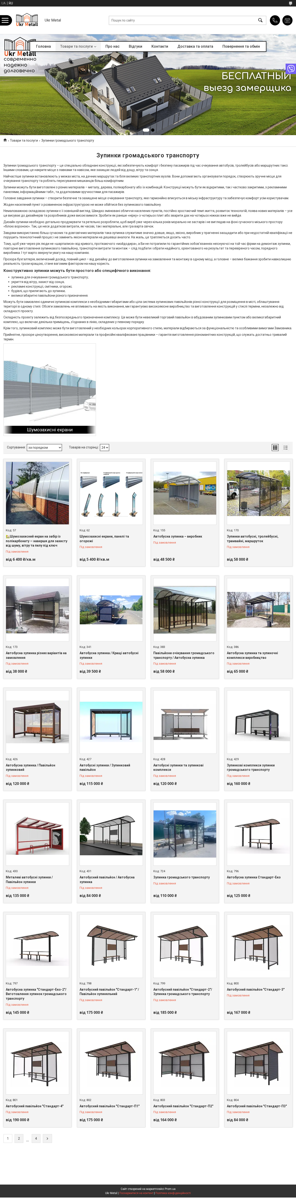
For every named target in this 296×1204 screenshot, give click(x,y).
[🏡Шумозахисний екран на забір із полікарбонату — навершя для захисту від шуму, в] (37, 493)
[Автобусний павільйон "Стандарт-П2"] (185, 1063)
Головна (43, 46)
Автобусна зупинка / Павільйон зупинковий (30, 767)
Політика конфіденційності (173, 1193)
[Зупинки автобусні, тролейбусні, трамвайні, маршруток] (258, 493)
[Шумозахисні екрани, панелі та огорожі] (111, 493)
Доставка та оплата (195, 46)
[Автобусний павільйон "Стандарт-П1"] (111, 1063)
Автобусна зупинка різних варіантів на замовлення (36, 655)
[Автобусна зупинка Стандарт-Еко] (258, 834)
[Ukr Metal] (27, 20)
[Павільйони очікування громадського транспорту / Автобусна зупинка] (185, 609)
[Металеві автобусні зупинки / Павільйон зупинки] (37, 834)
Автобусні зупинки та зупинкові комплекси (178, 767)
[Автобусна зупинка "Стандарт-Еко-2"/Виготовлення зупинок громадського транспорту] (37, 946)
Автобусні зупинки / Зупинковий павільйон (105, 767)
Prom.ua (170, 1189)
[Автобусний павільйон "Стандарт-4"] (37, 1063)
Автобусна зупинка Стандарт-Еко (254, 877)
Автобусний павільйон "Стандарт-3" (255, 989)
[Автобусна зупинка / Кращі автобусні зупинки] (111, 609)
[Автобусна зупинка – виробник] (185, 493)
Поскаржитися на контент (136, 1193)
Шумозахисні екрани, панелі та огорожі (104, 539)
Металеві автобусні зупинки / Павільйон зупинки (29, 879)
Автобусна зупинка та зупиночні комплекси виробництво (252, 655)
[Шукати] (260, 20)
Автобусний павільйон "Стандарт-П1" (109, 1106)
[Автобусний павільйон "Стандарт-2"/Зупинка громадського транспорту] (185, 946)
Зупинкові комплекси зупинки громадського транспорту (251, 767)
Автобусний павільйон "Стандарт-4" (34, 1106)
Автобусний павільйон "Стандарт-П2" (183, 1106)
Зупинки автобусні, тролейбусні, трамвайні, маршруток (252, 539)
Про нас (112, 46)
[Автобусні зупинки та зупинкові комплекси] (185, 722)
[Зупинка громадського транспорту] (185, 834)
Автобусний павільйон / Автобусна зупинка (107, 879)
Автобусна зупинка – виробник (177, 536)
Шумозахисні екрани (50, 429)
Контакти (159, 46)
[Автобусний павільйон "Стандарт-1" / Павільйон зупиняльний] (111, 946)
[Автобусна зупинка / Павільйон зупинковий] (37, 722)
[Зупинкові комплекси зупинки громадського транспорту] (258, 722)
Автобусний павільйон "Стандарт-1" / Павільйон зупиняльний (109, 992)
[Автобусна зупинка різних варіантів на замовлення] (37, 609)
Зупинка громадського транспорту (181, 877)
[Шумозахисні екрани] (49, 389)
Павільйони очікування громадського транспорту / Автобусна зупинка (183, 655)
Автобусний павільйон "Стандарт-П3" (257, 1106)
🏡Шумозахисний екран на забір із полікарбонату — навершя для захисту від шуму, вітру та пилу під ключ (36, 541)
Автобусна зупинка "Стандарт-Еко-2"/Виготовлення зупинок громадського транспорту (36, 994)
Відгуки (135, 46)
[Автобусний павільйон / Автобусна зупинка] (111, 834)
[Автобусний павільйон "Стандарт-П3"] (258, 1063)
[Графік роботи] (287, 20)
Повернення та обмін (241, 46)
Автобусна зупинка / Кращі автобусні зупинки (109, 655)
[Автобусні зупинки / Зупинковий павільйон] (111, 722)
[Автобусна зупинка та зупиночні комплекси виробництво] (258, 609)
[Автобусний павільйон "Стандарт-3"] (258, 946)
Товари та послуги (76, 46)
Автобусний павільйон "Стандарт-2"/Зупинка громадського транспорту (182, 992)
